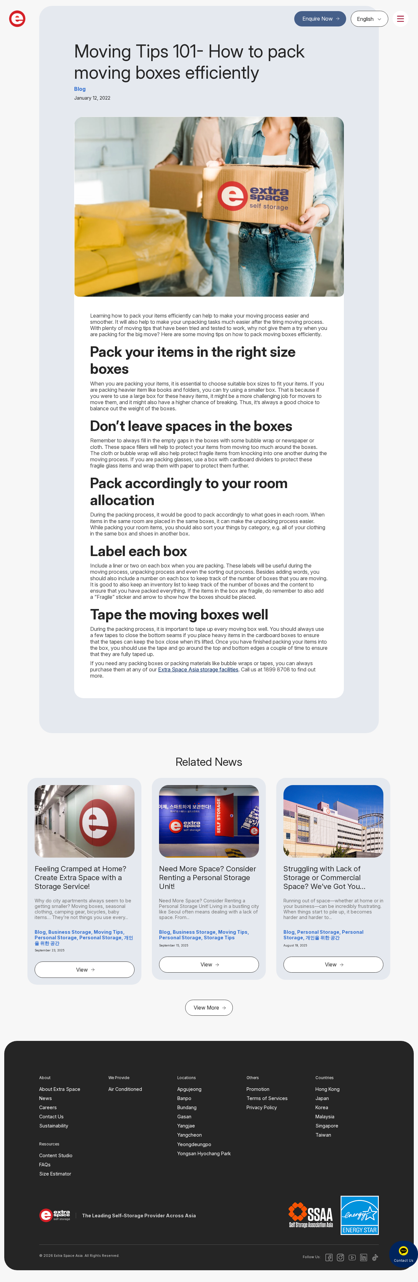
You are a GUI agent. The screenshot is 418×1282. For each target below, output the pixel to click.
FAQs (45, 1164)
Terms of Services (267, 1098)
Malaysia (324, 1116)
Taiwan (323, 1135)
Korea (321, 1107)
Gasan (184, 1116)
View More (206, 1007)
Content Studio (55, 1155)
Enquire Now (317, 18)
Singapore (326, 1125)
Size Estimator (55, 1173)
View (82, 969)
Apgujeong (189, 1089)
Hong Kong (327, 1089)
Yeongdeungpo (194, 1144)
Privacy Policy (262, 1107)
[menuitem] (369, 19)
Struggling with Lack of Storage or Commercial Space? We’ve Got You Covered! (322, 877)
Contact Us (51, 1116)
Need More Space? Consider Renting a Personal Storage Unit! (207, 877)
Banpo (184, 1098)
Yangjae (186, 1125)
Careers (48, 1107)
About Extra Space (59, 1089)
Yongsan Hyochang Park (204, 1153)
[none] (369, 19)
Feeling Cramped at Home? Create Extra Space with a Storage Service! (80, 877)
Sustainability (53, 1125)
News (45, 1098)
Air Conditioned (125, 1089)
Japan (322, 1098)
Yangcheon (189, 1135)
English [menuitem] (365, 19)
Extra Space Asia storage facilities (198, 669)
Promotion (258, 1089)
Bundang (187, 1107)
